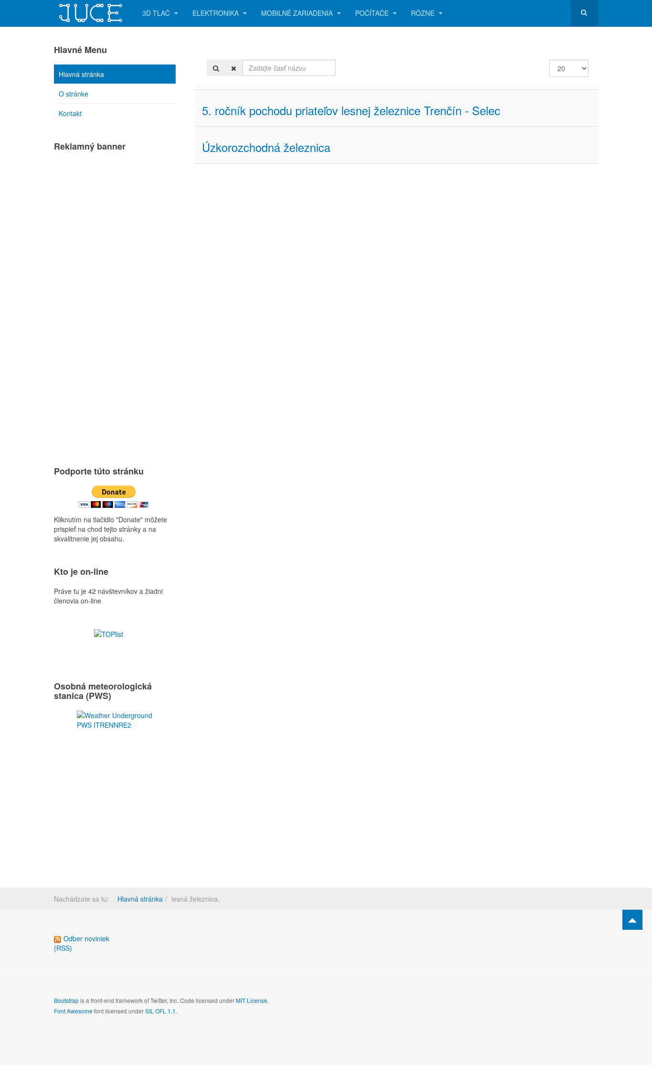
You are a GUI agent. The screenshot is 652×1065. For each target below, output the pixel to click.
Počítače (372, 13)
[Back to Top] (632, 920)
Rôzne (423, 13)
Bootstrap (66, 1000)
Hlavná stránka (81, 74)
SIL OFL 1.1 (160, 1011)
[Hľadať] (216, 68)
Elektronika (216, 13)
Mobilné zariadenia (298, 13)
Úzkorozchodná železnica (266, 147)
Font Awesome (73, 1011)
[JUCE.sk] (91, 13)
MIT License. (252, 1000)
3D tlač (157, 13)
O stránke (73, 93)
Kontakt (70, 113)
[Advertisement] (115, 304)
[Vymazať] (233, 68)
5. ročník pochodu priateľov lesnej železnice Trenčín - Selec (351, 110)
